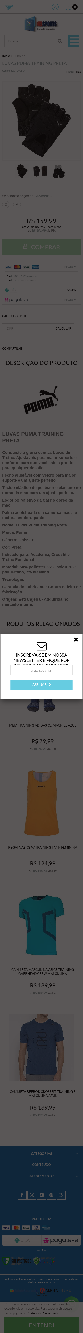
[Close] (77, 640)
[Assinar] (42, 685)
